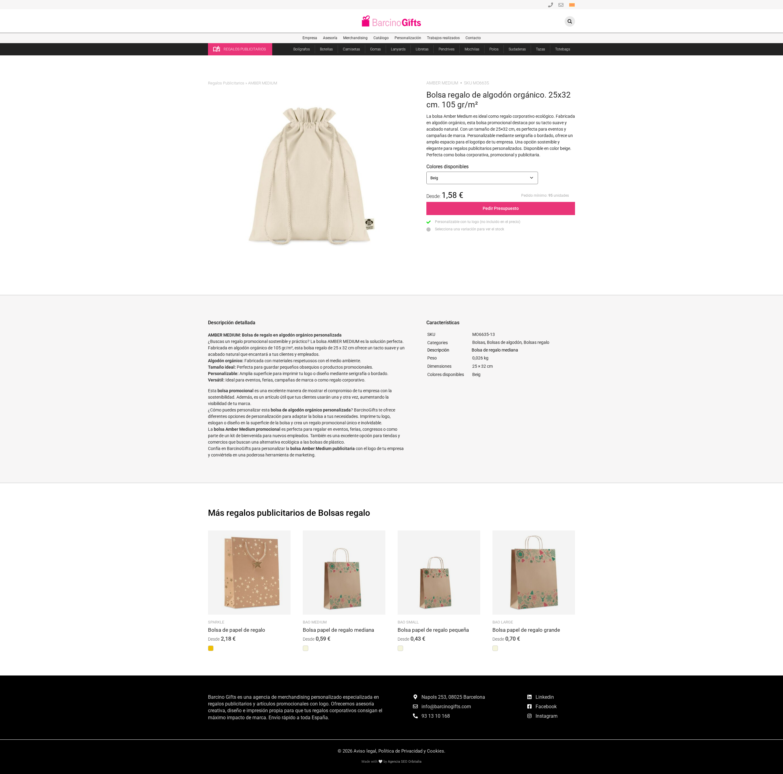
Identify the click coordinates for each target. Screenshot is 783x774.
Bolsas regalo (536, 342)
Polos (494, 49)
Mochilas (472, 49)
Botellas (326, 49)
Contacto (473, 38)
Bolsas (478, 342)
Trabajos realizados (443, 38)
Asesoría (330, 38)
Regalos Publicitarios (226, 83)
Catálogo (381, 38)
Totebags (562, 49)
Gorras (375, 49)
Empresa (309, 38)
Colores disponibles (447, 166)
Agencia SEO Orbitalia (404, 762)
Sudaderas (517, 49)
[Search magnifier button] (570, 21)
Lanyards (398, 49)
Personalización (408, 38)
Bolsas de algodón (504, 342)
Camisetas (351, 49)
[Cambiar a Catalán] (572, 4)
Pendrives (447, 49)
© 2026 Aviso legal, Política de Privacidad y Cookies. (391, 751)
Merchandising (355, 38)
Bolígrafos (301, 49)
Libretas (422, 49)
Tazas (540, 49)
